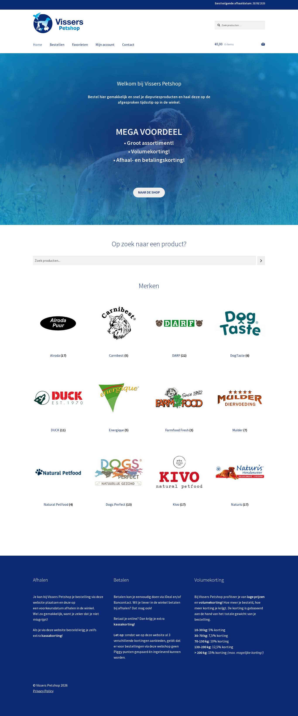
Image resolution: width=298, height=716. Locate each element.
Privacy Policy (43, 691)
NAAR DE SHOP (149, 192)
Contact (128, 44)
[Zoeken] (261, 260)
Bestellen (57, 44)
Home (37, 44)
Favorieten (80, 44)
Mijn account (105, 44)
